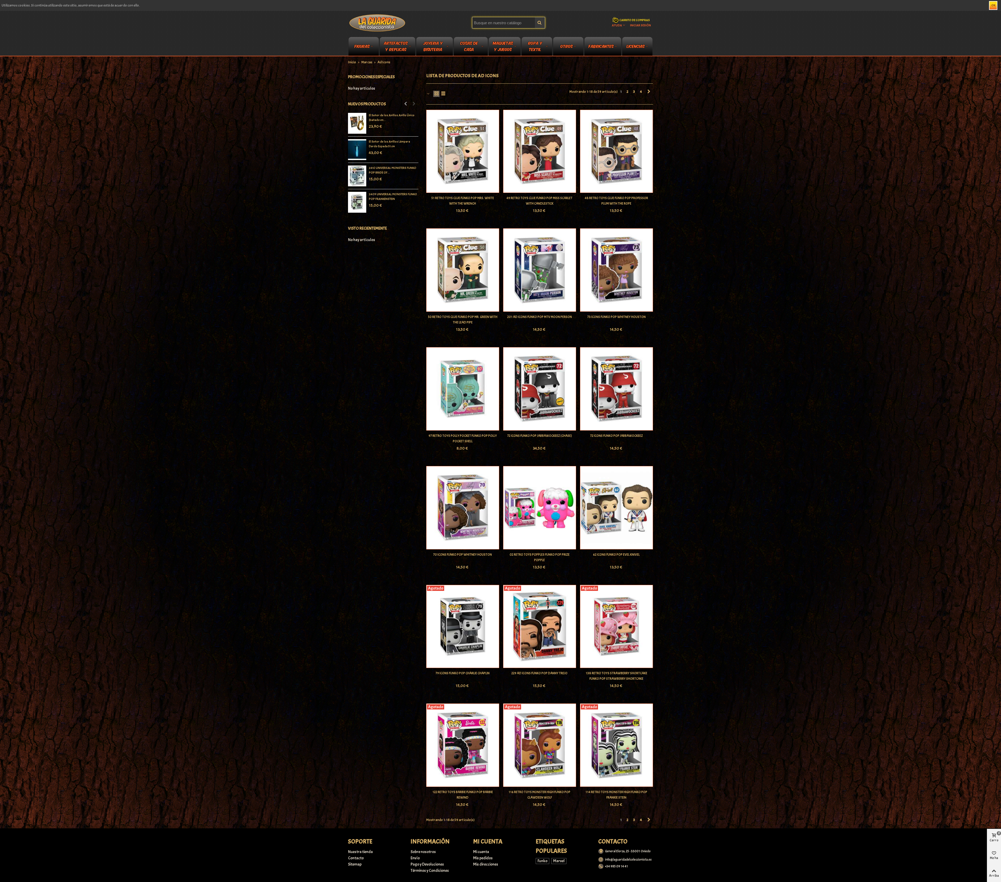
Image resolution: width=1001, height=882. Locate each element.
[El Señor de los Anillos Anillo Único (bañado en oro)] (357, 123)
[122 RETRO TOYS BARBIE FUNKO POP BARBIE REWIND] (462, 745)
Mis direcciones (485, 864)
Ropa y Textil (535, 47)
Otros (566, 46)
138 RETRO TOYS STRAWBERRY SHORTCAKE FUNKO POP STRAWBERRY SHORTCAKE (616, 676)
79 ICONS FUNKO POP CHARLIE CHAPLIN (463, 673)
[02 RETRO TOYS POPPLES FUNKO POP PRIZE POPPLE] (539, 507)
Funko (542, 860)
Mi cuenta (481, 851)
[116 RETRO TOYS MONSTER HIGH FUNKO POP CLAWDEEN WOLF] (539, 745)
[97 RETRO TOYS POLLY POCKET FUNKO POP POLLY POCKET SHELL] (462, 389)
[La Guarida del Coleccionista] (377, 23)
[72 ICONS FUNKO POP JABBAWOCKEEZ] (616, 389)
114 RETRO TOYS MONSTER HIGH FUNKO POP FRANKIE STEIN (616, 795)
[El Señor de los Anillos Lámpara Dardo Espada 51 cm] (357, 149)
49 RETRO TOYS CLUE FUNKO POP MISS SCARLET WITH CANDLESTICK (539, 201)
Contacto (356, 858)
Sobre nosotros (423, 851)
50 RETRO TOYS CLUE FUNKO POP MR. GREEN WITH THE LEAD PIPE (462, 319)
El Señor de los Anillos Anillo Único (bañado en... (391, 117)
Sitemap (355, 864)
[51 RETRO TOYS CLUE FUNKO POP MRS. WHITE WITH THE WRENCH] (462, 151)
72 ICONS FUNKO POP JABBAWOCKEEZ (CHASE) (539, 436)
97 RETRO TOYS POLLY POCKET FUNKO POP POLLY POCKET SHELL (463, 438)
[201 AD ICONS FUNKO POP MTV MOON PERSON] (539, 270)
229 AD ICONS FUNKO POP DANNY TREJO (539, 673)
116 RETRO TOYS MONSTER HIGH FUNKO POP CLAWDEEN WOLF (539, 795)
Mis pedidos (483, 858)
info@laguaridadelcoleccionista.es (628, 860)
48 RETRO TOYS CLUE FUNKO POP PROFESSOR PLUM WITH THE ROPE (616, 201)
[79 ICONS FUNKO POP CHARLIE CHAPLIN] (462, 626)
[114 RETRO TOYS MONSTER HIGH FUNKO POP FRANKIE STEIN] (616, 745)
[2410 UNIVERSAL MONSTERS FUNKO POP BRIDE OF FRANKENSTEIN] (357, 176)
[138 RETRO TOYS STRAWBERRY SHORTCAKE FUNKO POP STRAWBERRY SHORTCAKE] (616, 626)
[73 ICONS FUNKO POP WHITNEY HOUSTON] (616, 270)
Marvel (559, 860)
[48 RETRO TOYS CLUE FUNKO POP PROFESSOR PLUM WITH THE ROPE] (616, 151)
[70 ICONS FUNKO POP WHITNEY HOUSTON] (462, 507)
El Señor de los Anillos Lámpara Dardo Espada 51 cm (389, 143)
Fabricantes (601, 46)
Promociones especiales (371, 76)
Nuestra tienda (360, 851)
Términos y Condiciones (430, 870)
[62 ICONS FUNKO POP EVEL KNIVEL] (616, 507)
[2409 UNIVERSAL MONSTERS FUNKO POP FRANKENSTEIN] (357, 202)
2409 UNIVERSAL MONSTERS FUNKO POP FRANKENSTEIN (393, 196)
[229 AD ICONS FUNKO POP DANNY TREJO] (539, 626)
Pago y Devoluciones (427, 864)
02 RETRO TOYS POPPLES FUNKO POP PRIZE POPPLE (540, 557)
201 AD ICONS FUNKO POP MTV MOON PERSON (539, 317)
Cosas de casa (469, 47)
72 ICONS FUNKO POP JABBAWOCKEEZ (616, 436)
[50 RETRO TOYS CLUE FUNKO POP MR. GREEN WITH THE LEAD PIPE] (462, 270)
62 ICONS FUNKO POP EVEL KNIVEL (616, 555)
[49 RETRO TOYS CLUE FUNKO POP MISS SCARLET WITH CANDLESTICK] (539, 151)
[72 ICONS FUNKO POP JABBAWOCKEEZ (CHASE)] (539, 389)
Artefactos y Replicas (396, 47)
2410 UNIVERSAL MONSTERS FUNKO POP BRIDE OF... (392, 170)
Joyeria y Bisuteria (433, 47)
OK (993, 5)
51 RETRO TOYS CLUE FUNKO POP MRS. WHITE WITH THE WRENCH (462, 201)
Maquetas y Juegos (503, 47)
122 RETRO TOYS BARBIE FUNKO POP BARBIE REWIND (462, 795)
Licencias (636, 46)
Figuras (362, 46)
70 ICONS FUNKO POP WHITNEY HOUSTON (462, 555)
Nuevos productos (367, 104)
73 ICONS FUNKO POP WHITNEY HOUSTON (616, 317)
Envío (415, 858)
